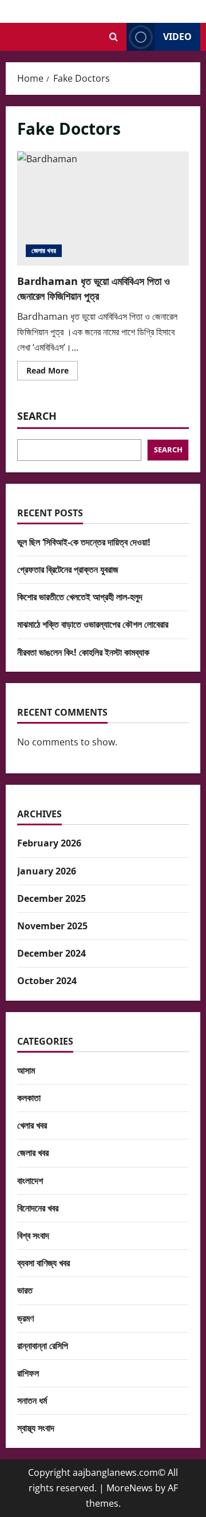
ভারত (25, 1290)
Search (37, 416)
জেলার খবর (43, 250)
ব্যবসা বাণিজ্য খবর (43, 1263)
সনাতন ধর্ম (32, 1400)
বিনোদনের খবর (37, 1208)
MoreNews (129, 1488)
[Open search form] (113, 37)
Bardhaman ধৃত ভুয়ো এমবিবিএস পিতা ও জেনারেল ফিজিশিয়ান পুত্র (103, 208)
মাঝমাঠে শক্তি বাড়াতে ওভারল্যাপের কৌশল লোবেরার (92, 624)
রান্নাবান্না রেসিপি (42, 1345)
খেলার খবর (32, 1125)
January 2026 (46, 871)
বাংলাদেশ (30, 1180)
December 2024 (51, 953)
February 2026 (49, 843)
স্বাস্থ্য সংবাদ (35, 1428)
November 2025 (52, 926)
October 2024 (47, 980)
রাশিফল (28, 1373)
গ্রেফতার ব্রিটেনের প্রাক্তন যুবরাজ (67, 569)
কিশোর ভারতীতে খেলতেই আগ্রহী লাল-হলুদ (79, 597)
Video (177, 36)
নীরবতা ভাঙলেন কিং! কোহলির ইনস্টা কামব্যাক (83, 652)
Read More (52, 372)
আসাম (26, 1070)
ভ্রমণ (25, 1318)
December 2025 (51, 898)
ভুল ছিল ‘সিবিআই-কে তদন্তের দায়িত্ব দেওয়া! (83, 542)
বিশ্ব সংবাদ (33, 1235)
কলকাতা (29, 1097)
